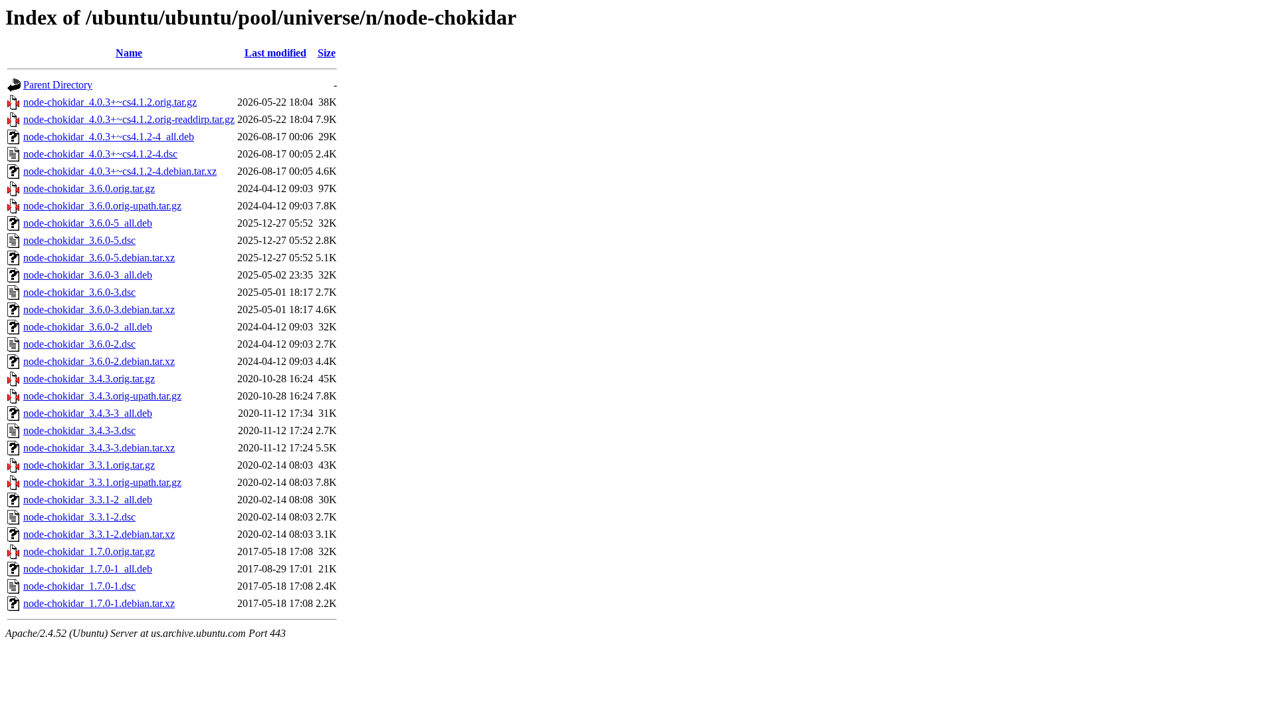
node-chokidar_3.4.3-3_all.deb (87, 413)
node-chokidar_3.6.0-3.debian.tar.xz (99, 309)
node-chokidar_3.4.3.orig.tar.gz (89, 378)
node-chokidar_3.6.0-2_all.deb (87, 326)
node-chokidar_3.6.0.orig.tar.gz (89, 188)
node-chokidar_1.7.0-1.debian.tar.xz (99, 603)
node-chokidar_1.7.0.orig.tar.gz (89, 551)
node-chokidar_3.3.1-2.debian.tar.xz (99, 534)
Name (129, 53)
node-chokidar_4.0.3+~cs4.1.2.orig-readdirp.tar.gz (129, 119)
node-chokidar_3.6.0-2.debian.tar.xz (99, 361)
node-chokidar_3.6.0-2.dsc (79, 344)
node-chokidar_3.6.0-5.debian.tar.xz (99, 257)
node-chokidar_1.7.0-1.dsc (79, 586)
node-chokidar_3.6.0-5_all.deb (87, 223)
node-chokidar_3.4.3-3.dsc (79, 430)
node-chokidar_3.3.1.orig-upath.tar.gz (102, 482)
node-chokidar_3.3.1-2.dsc (79, 517)
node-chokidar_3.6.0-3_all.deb (87, 275)
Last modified (275, 53)
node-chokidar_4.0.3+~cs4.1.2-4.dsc (100, 154)
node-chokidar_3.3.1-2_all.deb (87, 499)
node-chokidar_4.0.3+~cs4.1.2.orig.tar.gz (110, 102)
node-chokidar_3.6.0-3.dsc (79, 292)
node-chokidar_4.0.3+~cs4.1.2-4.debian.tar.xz (120, 171)
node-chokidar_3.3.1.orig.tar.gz (89, 465)
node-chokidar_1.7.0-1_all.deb (87, 568)
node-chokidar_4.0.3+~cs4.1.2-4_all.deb (108, 136)
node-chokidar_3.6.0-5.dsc (79, 240)
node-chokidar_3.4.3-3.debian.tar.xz (99, 447)
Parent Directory (57, 84)
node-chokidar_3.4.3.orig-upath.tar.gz (102, 396)
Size (327, 53)
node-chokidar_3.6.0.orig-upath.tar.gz (102, 205)
